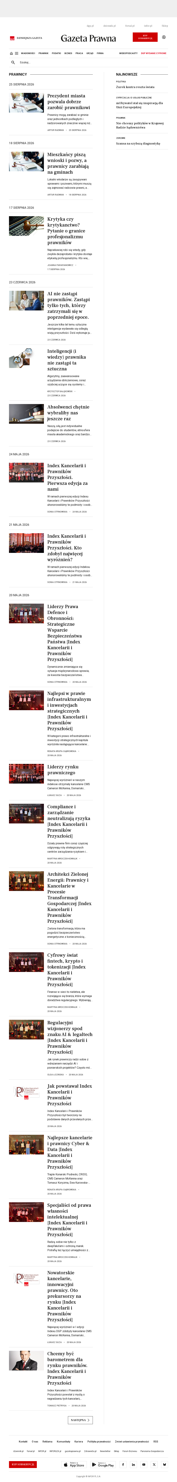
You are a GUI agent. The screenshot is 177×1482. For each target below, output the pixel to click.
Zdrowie (120, 138)
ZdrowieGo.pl (90, 1451)
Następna (78, 1420)
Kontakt (23, 1441)
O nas (35, 1441)
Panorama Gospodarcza (152, 1451)
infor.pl (148, 25)
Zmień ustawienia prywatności (132, 1441)
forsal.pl (129, 25)
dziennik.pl (109, 25)
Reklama (47, 1441)
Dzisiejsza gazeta (29, 38)
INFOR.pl (42, 1451)
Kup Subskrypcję (145, 37)
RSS (155, 1441)
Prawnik (120, 118)
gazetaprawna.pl (73, 1451)
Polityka (121, 81)
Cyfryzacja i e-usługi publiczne (134, 98)
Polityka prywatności (99, 1441)
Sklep (165, 25)
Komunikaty (63, 1441)
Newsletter (105, 1451)
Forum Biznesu (130, 1451)
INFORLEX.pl (55, 1451)
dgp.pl (90, 25)
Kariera (78, 1441)
